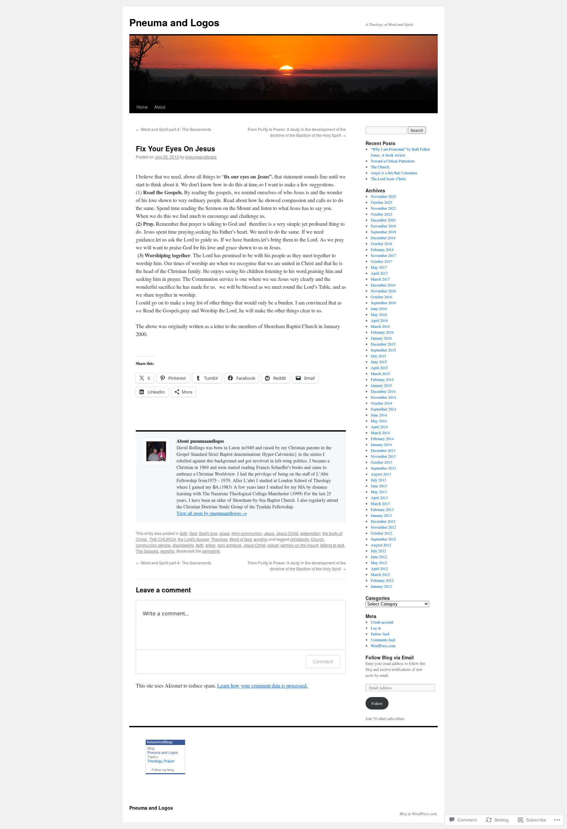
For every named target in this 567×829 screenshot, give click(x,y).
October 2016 (381, 296)
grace (225, 533)
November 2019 (383, 225)
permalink (211, 551)
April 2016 (379, 320)
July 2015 (378, 355)
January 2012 (381, 586)
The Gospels (147, 551)
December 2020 (383, 220)
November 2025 (383, 196)
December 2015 (383, 344)
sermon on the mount (299, 545)
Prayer (169, 761)
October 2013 (381, 462)
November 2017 (383, 255)
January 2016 (381, 338)
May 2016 (379, 314)
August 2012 (381, 544)
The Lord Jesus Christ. (389, 178)
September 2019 (383, 231)
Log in (376, 627)
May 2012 (379, 562)
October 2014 (381, 403)
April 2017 (379, 273)
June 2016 (379, 308)
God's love (208, 533)
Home (142, 107)
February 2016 (382, 332)
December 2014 (383, 391)
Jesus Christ (287, 533)
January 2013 (381, 515)
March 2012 (380, 574)
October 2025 (381, 202)
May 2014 (379, 420)
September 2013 (383, 468)
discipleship (183, 545)
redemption (310, 533)
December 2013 (383, 450)
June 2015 (379, 361)
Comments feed (383, 639)
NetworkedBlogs (160, 742)
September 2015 (383, 349)
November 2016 (383, 290)
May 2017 (379, 267)
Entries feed (380, 633)
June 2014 (379, 414)
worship (261, 539)
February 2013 (382, 509)
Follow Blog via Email (390, 657)
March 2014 (380, 432)
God (193, 533)
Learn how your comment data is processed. (262, 685)
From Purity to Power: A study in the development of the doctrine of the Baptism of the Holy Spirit (297, 132)
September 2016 (383, 302)
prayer (273, 545)
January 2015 (381, 385)
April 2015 (379, 367)
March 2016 (380, 326)
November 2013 (383, 456)
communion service (153, 545)
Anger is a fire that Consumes (394, 172)
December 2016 (383, 284)
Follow (377, 703)
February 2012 (382, 580)
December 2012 (383, 521)
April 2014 (379, 426)
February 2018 (382, 249)
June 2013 (379, 485)
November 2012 (383, 527)
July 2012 (378, 550)
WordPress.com (383, 645)
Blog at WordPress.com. (419, 813)
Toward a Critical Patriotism (392, 160)
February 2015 (382, 379)
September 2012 (383, 539)
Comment (323, 661)
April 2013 (379, 497)
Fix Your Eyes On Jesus (175, 148)
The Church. (380, 166)
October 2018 (381, 243)
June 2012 (379, 556)
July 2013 (378, 479)
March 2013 (380, 503)
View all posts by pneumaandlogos (212, 513)
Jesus (269, 533)
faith (183, 533)
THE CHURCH (162, 539)
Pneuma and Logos (174, 22)
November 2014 (383, 397)
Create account (382, 622)
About (159, 107)
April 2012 (379, 568)
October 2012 (381, 533)
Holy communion (247, 533)
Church (317, 539)
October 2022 (381, 214)
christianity (299, 539)
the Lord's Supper (193, 539)
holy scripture (230, 545)
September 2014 (383, 409)
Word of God (240, 539)
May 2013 (379, 491)
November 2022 (383, 208)
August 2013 (381, 474)
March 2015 (380, 373)
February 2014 (382, 438)
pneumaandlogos (201, 156)
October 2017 (381, 261)
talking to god (332, 545)
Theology (219, 539)
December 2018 (383, 237)
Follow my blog (163, 770)
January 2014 (381, 444)
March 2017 (380, 279)
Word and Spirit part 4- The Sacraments (173, 129)
